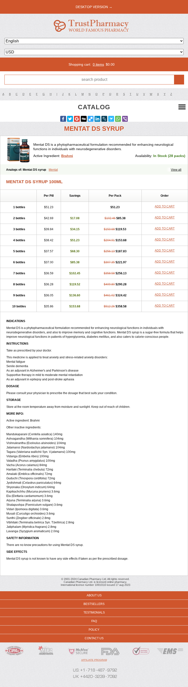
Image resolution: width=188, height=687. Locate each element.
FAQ (94, 621)
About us (94, 595)
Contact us (94, 638)
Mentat (53, 169)
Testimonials (94, 612)
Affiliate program (94, 660)
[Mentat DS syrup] (18, 150)
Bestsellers (94, 604)
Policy (94, 629)
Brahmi (67, 156)
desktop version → (94, 7)
